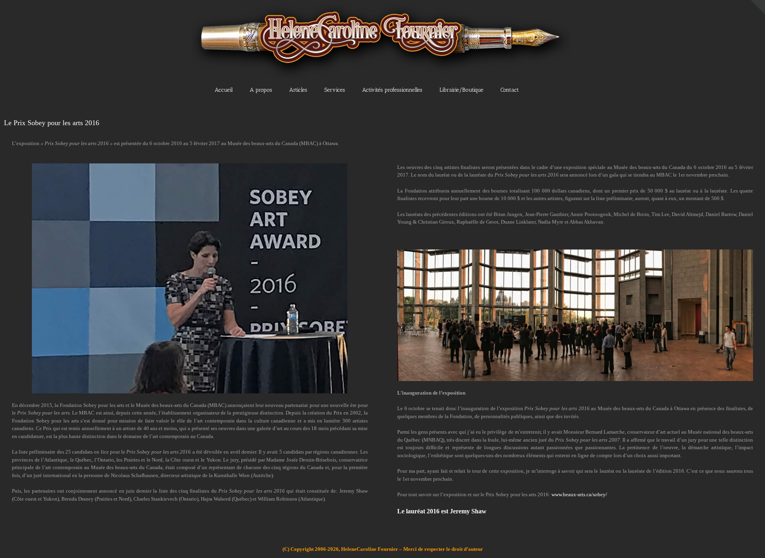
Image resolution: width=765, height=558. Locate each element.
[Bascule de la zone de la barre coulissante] (758, 7)
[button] (545, 89)
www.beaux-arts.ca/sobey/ (579, 494)
